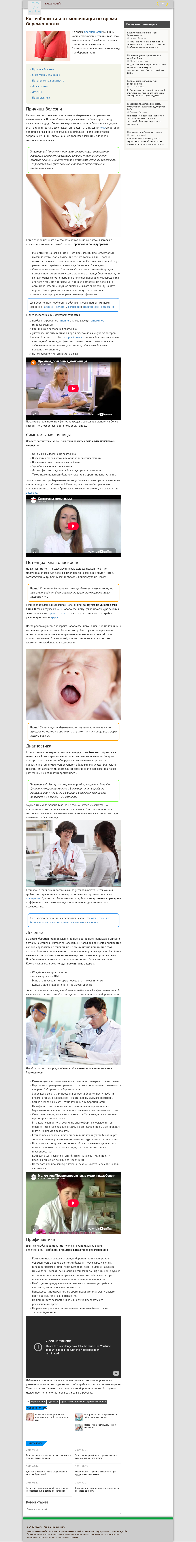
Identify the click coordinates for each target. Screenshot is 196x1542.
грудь (54, 617)
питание (64, 320)
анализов (31, 493)
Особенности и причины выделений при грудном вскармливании (95, 1473)
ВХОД (162, 3)
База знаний (53, 4)
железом (61, 307)
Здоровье (53, 1402)
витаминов (97, 320)
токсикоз (104, 918)
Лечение (37, 92)
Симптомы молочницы (46, 75)
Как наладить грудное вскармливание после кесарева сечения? (97, 1489)
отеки (94, 918)
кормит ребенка (57, 613)
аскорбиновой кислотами (98, 307)
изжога (67, 922)
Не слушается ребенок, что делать (144, 132)
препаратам (33, 898)
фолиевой (74, 307)
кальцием (49, 307)
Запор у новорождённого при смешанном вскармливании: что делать (96, 1456)
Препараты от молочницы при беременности (83, 1402)
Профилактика (41, 98)
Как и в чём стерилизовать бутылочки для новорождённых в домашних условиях (47, 1489)
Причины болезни (43, 69)
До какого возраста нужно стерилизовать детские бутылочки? (46, 1473)
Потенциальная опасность (48, 81)
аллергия (78, 922)
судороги (92, 922)
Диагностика (40, 86)
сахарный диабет (73, 337)
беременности (93, 32)
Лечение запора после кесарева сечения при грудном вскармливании (48, 1456)
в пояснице (44, 922)
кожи (103, 128)
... (159, 47)
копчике (57, 922)
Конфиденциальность (54, 1527)
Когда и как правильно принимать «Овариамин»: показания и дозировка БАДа (146, 107)
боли (33, 922)
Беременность (38, 1402)
